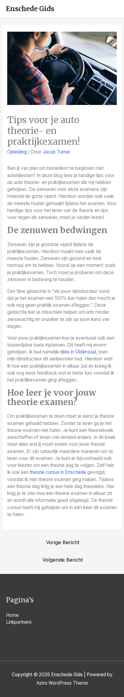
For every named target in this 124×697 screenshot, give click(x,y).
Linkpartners (19, 622)
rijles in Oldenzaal (78, 352)
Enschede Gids (30, 9)
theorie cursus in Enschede (58, 472)
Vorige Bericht (62, 542)
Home (12, 615)
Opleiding (17, 152)
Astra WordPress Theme (62, 683)
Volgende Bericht (62, 560)
